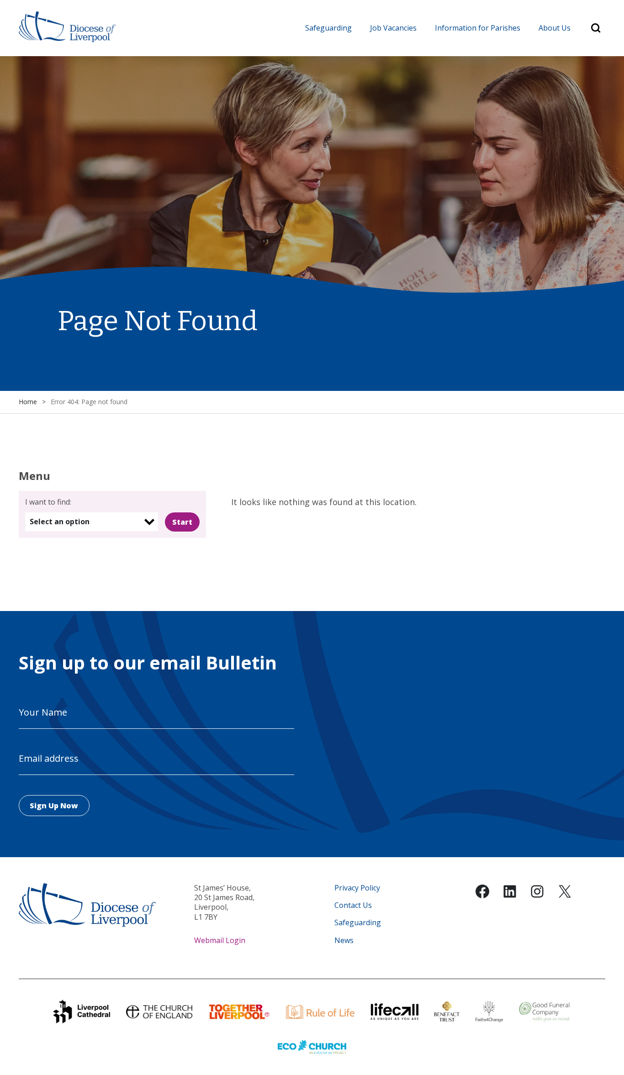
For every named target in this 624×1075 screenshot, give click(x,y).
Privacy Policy (357, 888)
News (344, 940)
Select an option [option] (60, 521)
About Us (555, 28)
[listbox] (91, 521)
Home (28, 401)
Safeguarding (328, 28)
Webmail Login (219, 940)
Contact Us (353, 905)
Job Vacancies (393, 28)
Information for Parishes (477, 28)
